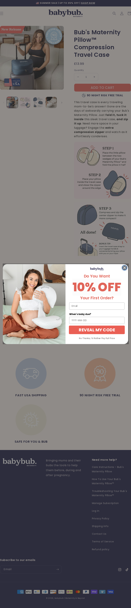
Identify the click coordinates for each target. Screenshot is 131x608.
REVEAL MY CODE (97, 330)
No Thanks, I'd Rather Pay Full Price (97, 338)
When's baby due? (80, 314)
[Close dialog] (124, 267)
